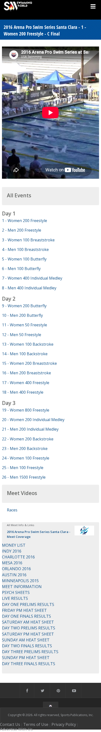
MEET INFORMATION (22, 586)
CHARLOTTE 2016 (18, 557)
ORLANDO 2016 (16, 568)
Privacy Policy (63, 724)
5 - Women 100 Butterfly (24, 259)
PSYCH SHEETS (16, 592)
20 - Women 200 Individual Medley (33, 419)
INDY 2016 (11, 551)
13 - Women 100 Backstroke (27, 344)
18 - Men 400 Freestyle (22, 392)
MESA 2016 (12, 563)
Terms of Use (35, 724)
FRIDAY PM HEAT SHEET (24, 610)
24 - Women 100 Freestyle (25, 458)
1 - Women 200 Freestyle (24, 220)
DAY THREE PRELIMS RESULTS (30, 651)
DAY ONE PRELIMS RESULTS (28, 604)
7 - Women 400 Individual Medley (32, 278)
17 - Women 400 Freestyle (25, 382)
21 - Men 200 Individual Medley (30, 429)
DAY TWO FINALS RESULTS (27, 646)
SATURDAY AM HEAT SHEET (28, 622)
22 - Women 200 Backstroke (27, 439)
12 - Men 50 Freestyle (21, 334)
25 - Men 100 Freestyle (22, 467)
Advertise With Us (16, 729)
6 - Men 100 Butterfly (21, 268)
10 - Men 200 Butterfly (22, 315)
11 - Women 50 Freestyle (24, 325)
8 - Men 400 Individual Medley (29, 288)
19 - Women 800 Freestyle (25, 410)
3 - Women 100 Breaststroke (28, 240)
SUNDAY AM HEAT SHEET (26, 640)
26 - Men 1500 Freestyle (24, 477)
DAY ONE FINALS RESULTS (26, 616)
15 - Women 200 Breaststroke (29, 363)
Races (12, 510)
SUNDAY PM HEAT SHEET (26, 657)
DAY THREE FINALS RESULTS (28, 663)
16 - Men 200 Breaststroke (26, 373)
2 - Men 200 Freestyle (21, 230)
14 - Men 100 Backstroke (25, 353)
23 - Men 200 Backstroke (25, 448)
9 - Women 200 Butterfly (24, 305)
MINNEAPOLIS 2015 (20, 580)
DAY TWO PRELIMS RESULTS (28, 628)
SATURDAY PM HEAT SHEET (28, 634)
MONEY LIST (13, 545)
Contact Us (10, 724)
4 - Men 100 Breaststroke (25, 249)
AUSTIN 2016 (14, 575)
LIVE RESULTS (15, 598)
